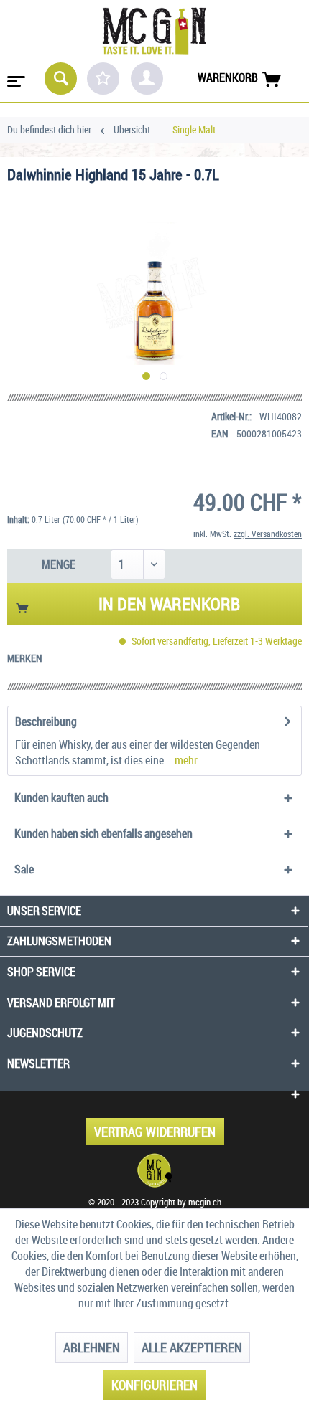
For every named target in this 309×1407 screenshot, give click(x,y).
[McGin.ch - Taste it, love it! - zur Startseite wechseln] (154, 31)
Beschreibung (46, 721)
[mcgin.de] (154, 1170)
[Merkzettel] (103, 78)
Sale (24, 869)
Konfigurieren (154, 1384)
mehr (185, 760)
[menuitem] (14, 76)
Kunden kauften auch (61, 797)
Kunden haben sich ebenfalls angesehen (103, 833)
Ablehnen (91, 1347)
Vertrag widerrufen (155, 1131)
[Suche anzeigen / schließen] (61, 78)
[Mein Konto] (147, 78)
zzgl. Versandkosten (268, 533)
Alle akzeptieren (192, 1347)
